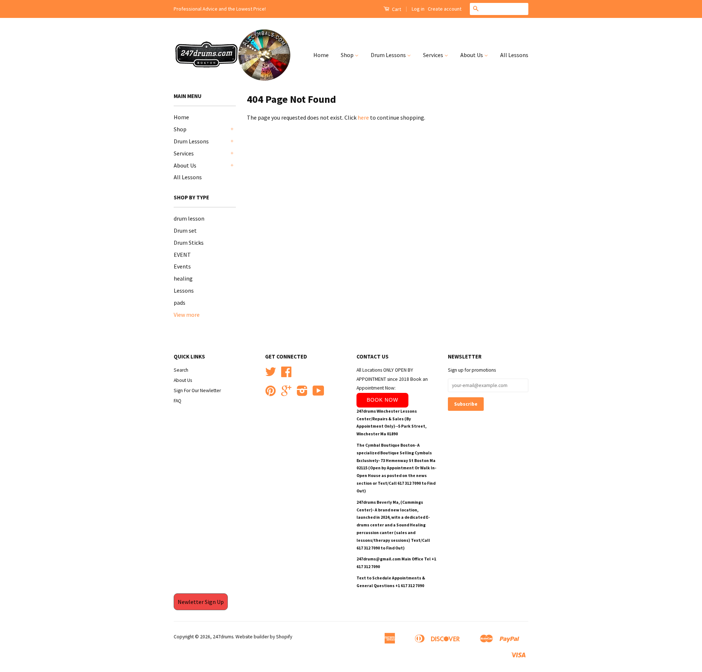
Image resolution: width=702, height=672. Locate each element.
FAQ (177, 401)
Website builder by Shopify (263, 637)
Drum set (185, 230)
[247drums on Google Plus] (286, 393)
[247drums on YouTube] (318, 393)
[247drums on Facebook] (286, 374)
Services (433, 55)
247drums (223, 637)
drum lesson (189, 218)
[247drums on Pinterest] (270, 393)
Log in (418, 8)
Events (182, 266)
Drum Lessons (389, 55)
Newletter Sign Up (201, 601)
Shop (348, 55)
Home (321, 55)
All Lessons (514, 55)
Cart (396, 9)
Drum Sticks (189, 242)
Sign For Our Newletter (197, 390)
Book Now (382, 400)
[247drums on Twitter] (270, 374)
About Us (472, 55)
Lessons (184, 290)
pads (179, 302)
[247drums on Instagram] (302, 393)
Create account (444, 8)
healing (183, 278)
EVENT (182, 254)
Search (181, 370)
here (363, 117)
